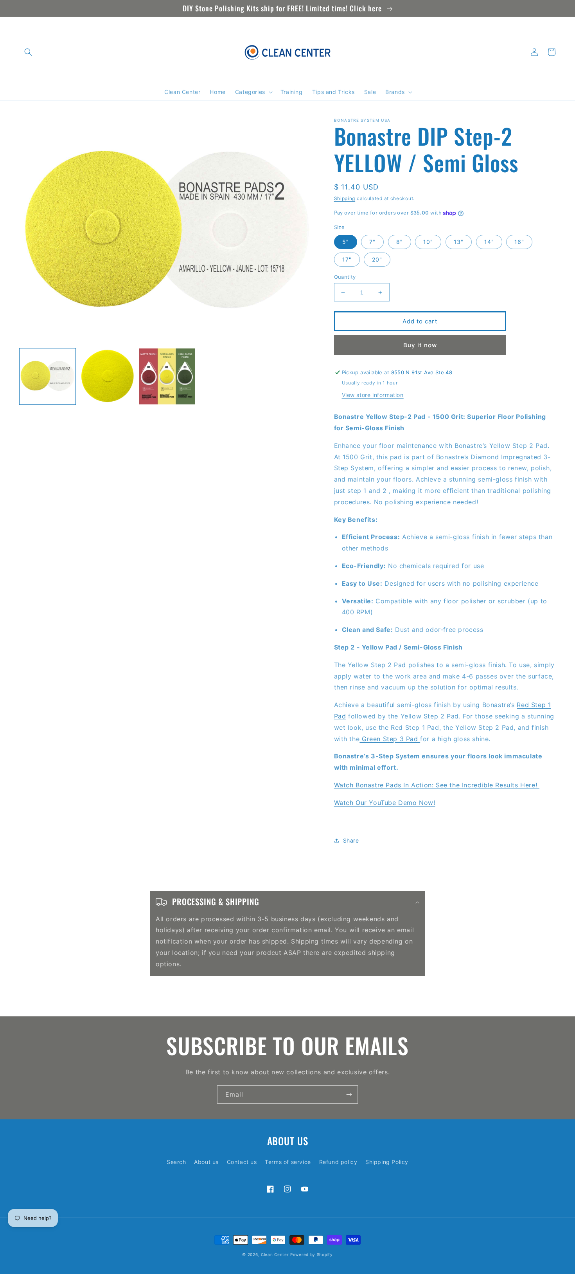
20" (377, 259)
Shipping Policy (386, 1162)
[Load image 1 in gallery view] (47, 376)
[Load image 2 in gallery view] (107, 376)
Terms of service (288, 1162)
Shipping (345, 198)
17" (347, 259)
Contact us (242, 1162)
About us (206, 1162)
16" (519, 241)
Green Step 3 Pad (389, 739)
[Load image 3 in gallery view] (167, 376)
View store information (373, 395)
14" (489, 241)
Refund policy (338, 1162)
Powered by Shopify (311, 1254)
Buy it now (420, 345)
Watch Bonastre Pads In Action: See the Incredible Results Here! (436, 785)
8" (399, 241)
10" (428, 241)
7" (372, 241)
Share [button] (351, 840)
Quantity (345, 277)
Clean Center (275, 1254)
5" (345, 241)
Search (176, 1162)
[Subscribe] (349, 1094)
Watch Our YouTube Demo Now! (384, 803)
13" (459, 241)
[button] (28, 52)
